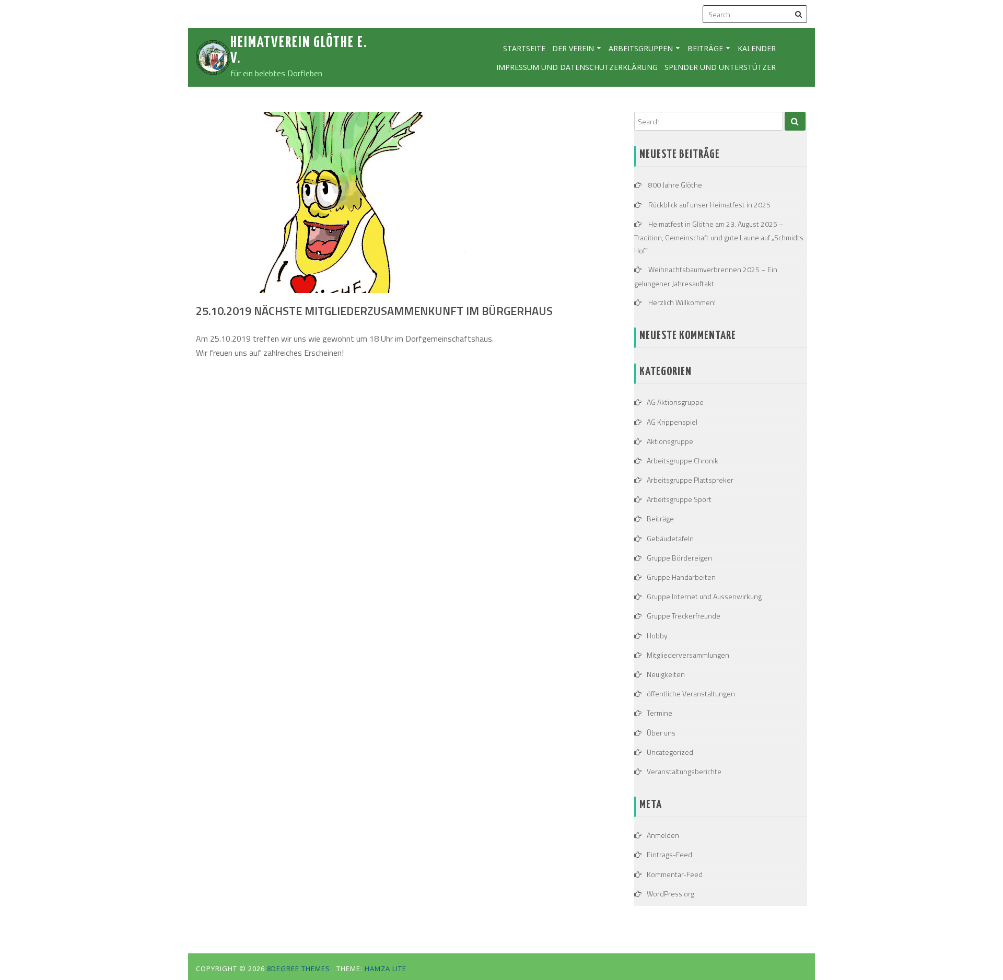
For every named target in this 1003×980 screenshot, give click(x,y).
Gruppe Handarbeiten (681, 576)
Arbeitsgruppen (641, 48)
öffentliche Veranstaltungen (691, 693)
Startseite (524, 48)
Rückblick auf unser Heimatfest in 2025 (709, 204)
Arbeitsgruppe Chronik (682, 460)
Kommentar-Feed (675, 874)
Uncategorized (670, 751)
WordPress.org (670, 893)
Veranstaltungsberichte (684, 771)
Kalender (757, 48)
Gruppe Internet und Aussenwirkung (704, 596)
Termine (659, 712)
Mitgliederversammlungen (688, 654)
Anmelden (663, 835)
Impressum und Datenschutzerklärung (577, 67)
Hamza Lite (385, 968)
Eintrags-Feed (669, 854)
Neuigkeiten (666, 674)
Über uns (661, 732)
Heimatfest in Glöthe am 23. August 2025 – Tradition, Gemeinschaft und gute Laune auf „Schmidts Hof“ (718, 237)
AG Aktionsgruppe (675, 401)
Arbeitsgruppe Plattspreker (690, 479)
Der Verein (573, 48)
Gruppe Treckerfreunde (683, 615)
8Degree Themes (299, 968)
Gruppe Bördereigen (679, 557)
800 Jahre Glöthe (675, 184)
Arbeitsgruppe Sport (679, 499)
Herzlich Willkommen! (682, 302)
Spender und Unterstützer (720, 67)
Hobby (657, 635)
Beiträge (705, 48)
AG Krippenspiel (672, 421)
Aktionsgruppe (670, 441)
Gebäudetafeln (670, 538)
